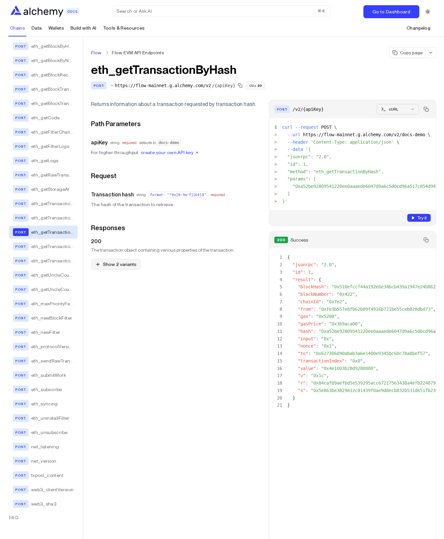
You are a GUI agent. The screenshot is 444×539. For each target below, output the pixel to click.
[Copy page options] (430, 52)
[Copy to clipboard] (426, 109)
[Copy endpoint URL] (240, 85)
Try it (422, 217)
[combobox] (160, 85)
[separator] (83, 288)
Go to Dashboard (391, 11)
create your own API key (167, 152)
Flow (96, 52)
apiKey (99, 142)
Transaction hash (112, 194)
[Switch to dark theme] (428, 12)
